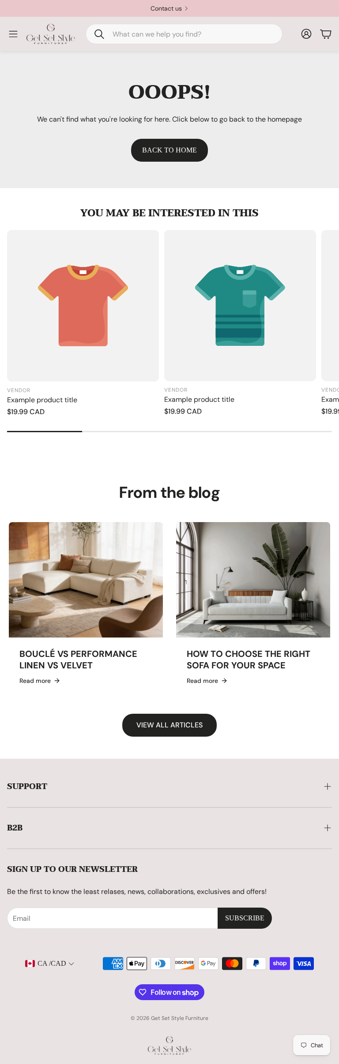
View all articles (169, 725)
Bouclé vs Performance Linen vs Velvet (78, 659)
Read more (35, 681)
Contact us (166, 8)
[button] (184, 34)
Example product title (42, 399)
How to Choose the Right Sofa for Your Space (248, 659)
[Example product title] (83, 306)
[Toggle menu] (13, 34)
